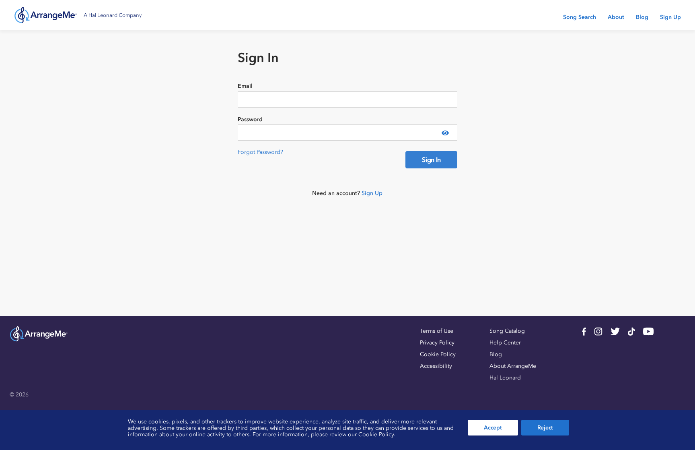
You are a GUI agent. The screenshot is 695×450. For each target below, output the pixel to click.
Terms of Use (436, 331)
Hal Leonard (505, 377)
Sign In (431, 160)
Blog (642, 17)
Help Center (505, 342)
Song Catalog (507, 331)
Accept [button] (493, 427)
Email (245, 86)
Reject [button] (545, 427)
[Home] (45, 15)
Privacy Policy (437, 342)
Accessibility (436, 366)
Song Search (579, 17)
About (616, 17)
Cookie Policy (438, 354)
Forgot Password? (260, 152)
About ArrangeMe (512, 366)
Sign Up (670, 17)
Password (250, 119)
